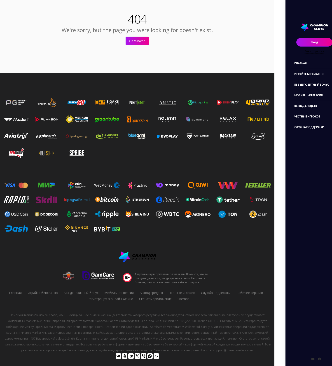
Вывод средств (151, 293)
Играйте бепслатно (43, 293)
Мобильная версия (119, 293)
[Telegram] (131, 356)
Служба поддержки (216, 293)
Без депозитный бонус (81, 293)
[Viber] (143, 356)
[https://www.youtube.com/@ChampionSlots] (313, 359)
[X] (137, 356)
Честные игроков (182, 293)
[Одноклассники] (124, 356)
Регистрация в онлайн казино (110, 299)
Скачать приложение (155, 299)
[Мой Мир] (156, 356)
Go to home (137, 41)
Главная (15, 293)
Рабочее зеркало (249, 293)
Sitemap (183, 299)
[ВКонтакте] (118, 356)
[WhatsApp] (150, 356)
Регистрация (314, 51)
